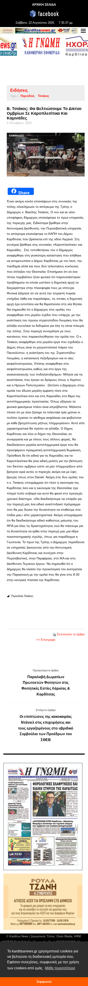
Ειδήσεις (19, 90)
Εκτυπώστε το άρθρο (71, 634)
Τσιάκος (43, 96)
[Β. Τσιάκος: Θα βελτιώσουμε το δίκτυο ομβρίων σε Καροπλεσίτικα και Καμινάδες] (46, 154)
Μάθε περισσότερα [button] (60, 968)
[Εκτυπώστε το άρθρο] (54, 634)
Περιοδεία (27, 96)
